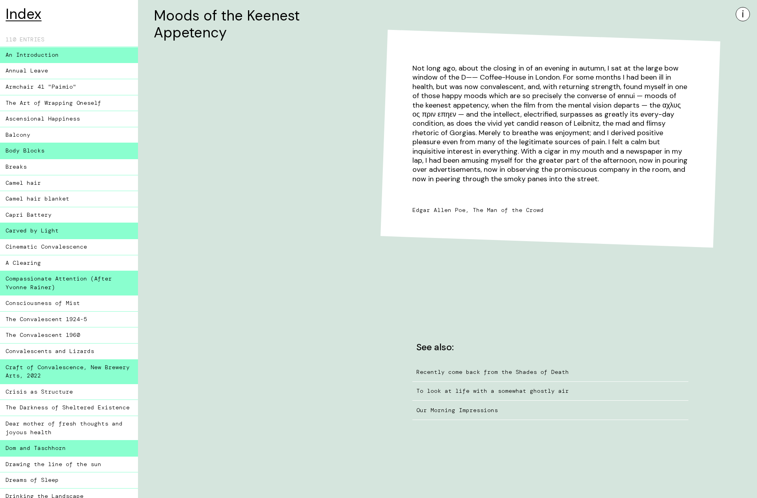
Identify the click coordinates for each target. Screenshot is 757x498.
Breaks (16, 166)
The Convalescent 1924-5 (46, 319)
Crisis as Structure (39, 391)
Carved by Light (32, 230)
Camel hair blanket (37, 198)
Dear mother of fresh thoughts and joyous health (64, 428)
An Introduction (32, 54)
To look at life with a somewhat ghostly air (492, 390)
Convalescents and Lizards (50, 351)
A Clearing (23, 262)
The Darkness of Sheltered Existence (68, 407)
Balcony (18, 134)
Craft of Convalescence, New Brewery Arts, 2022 (68, 371)
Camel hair (23, 182)
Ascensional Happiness (43, 118)
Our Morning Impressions (457, 410)
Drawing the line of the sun (53, 464)
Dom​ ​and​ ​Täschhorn (36, 448)
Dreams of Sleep (32, 479)
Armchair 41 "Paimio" (41, 86)
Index (23, 14)
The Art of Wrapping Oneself (53, 102)
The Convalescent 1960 (43, 334)
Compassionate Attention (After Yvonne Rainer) (59, 283)
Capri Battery (29, 214)
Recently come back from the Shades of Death (492, 371)
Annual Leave (27, 70)
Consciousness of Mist (43, 303)
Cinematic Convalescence (46, 246)
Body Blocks (25, 150)
